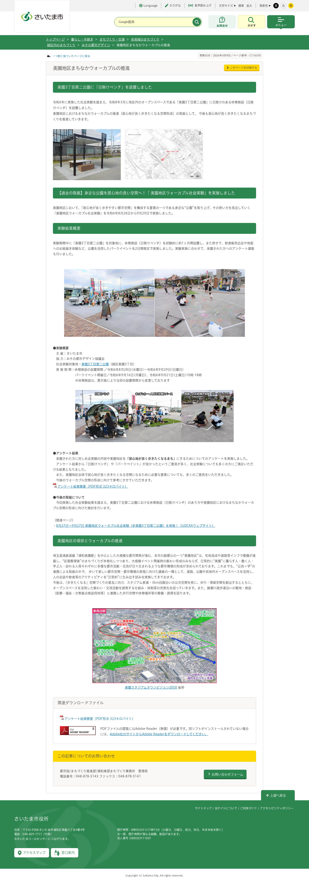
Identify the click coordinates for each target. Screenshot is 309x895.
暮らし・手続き (82, 39)
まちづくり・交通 (112, 39)
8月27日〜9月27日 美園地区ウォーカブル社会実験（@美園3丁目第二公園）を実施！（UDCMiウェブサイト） (135, 525)
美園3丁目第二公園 (95, 364)
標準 (241, 5)
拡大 (249, 5)
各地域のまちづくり (145, 39)
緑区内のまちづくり (61, 45)
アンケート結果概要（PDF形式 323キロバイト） (92, 486)
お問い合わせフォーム (227, 774)
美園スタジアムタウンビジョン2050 (151, 687)
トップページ (55, 39)
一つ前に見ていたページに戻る (71, 56)
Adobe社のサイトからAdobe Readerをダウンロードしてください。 (159, 734)
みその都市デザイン (96, 45)
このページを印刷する (243, 67)
